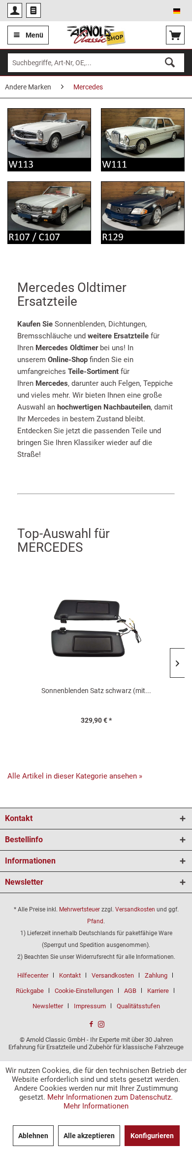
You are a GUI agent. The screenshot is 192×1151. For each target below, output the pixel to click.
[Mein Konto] (14, 10)
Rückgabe (30, 990)
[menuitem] (14, 10)
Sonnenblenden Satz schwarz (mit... (96, 691)
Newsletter (47, 1006)
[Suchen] (170, 62)
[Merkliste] (33, 10)
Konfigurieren (152, 1136)
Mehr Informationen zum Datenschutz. (110, 1097)
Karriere (158, 990)
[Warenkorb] (175, 35)
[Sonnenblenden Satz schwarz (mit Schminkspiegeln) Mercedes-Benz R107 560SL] (96, 632)
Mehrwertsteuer (79, 909)
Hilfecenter (32, 975)
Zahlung (156, 975)
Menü (34, 35)
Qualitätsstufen (138, 1006)
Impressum (90, 1006)
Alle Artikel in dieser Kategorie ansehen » (74, 776)
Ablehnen (33, 1136)
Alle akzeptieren (89, 1136)
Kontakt (70, 975)
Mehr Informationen (96, 1106)
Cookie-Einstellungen (84, 990)
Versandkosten (135, 909)
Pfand (95, 921)
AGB (130, 990)
